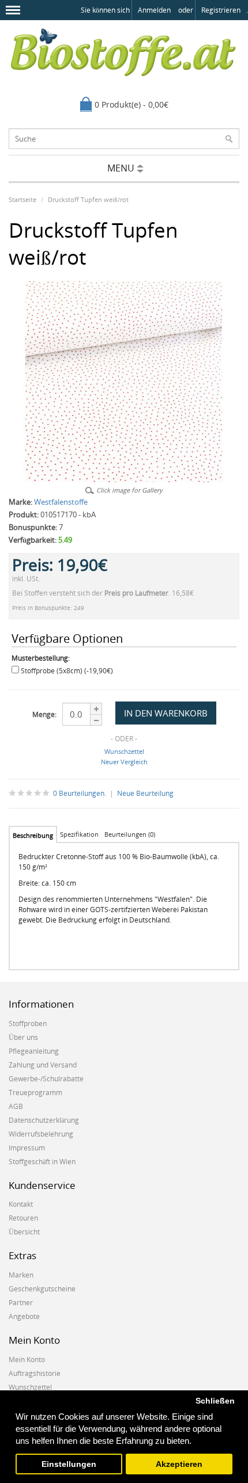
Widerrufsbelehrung (41, 1134)
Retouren (23, 1218)
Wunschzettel (124, 751)
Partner (21, 1302)
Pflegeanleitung (34, 1051)
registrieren (221, 10)
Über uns (23, 1037)
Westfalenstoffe (61, 502)
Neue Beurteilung (145, 793)
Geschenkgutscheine (42, 1289)
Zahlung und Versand (43, 1065)
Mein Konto (27, 1359)
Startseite (22, 199)
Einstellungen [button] (69, 1464)
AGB (16, 1106)
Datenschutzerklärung (44, 1120)
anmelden (154, 10)
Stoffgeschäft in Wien (42, 1161)
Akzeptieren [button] (179, 1464)
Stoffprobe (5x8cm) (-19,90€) (67, 671)
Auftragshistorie (35, 1373)
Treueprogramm (35, 1092)
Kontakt (21, 1204)
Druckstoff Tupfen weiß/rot (88, 199)
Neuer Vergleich (124, 761)
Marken (21, 1275)
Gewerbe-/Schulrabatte (46, 1079)
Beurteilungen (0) (129, 834)
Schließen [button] (215, 1401)
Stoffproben (28, 1023)
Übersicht (24, 1232)
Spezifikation (79, 834)
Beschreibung (33, 835)
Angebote (24, 1316)
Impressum (27, 1148)
